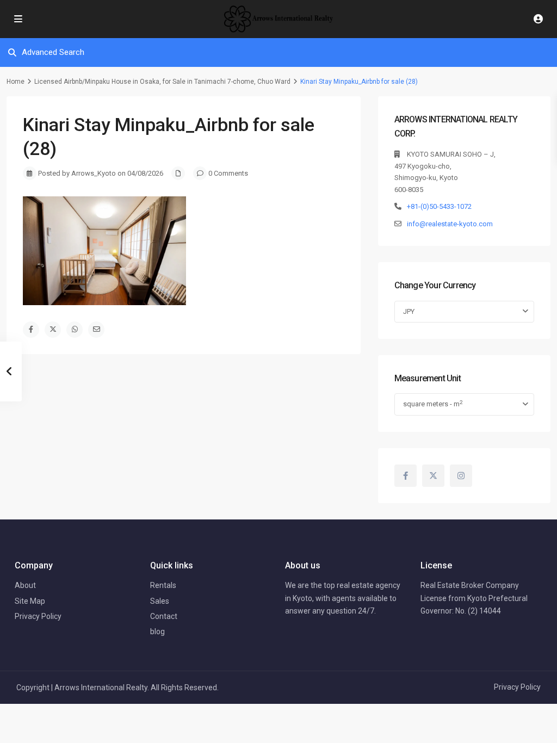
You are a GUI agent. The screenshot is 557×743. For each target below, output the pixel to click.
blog (157, 631)
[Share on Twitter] (53, 329)
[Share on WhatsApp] (74, 329)
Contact (163, 616)
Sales (159, 601)
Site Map (30, 601)
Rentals (163, 585)
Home (15, 81)
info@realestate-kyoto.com (450, 224)
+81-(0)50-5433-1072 (439, 206)
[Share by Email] (96, 329)
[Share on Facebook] (31, 329)
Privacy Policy (38, 616)
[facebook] (405, 476)
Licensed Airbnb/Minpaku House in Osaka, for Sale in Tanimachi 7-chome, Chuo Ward (162, 81)
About (25, 585)
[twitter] (433, 476)
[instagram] (461, 476)
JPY (408, 311)
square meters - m (432, 403)
